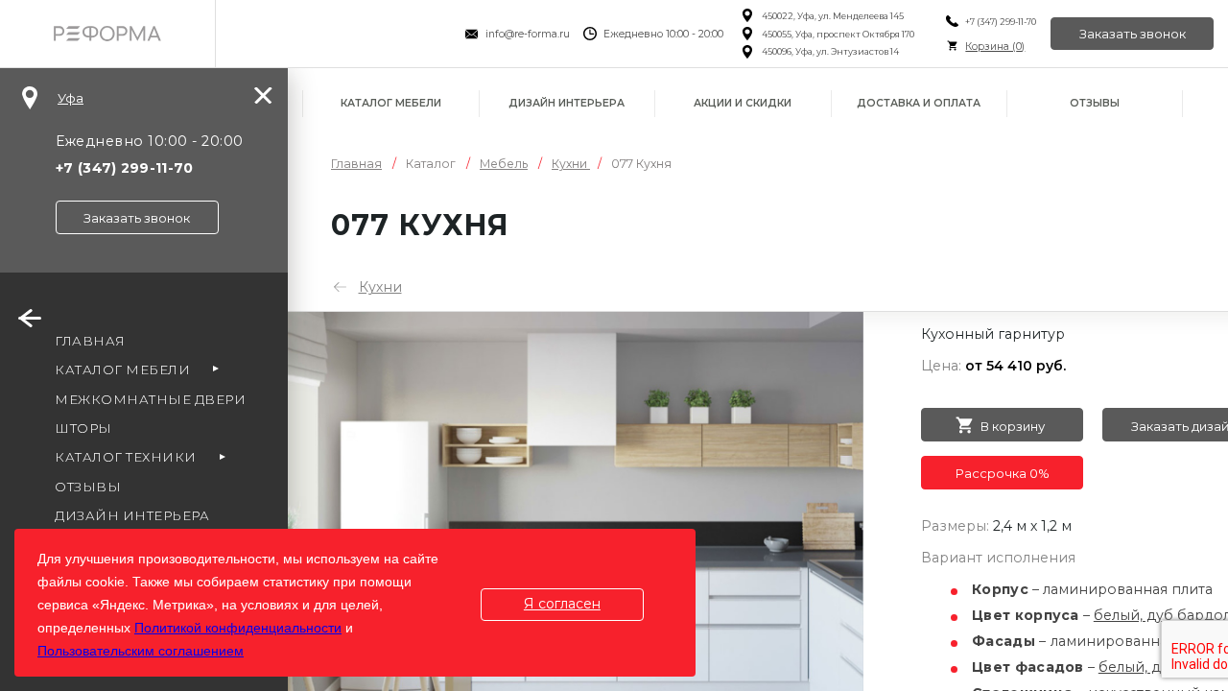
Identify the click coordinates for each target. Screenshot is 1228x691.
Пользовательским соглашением (140, 650)
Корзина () (995, 46)
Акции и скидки (742, 103)
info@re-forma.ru (527, 34)
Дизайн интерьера (566, 103)
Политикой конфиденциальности (238, 627)
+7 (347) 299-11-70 (1000, 21)
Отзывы (1095, 103)
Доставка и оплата (918, 103)
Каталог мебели (391, 103)
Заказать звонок (1132, 33)
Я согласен (562, 603)
